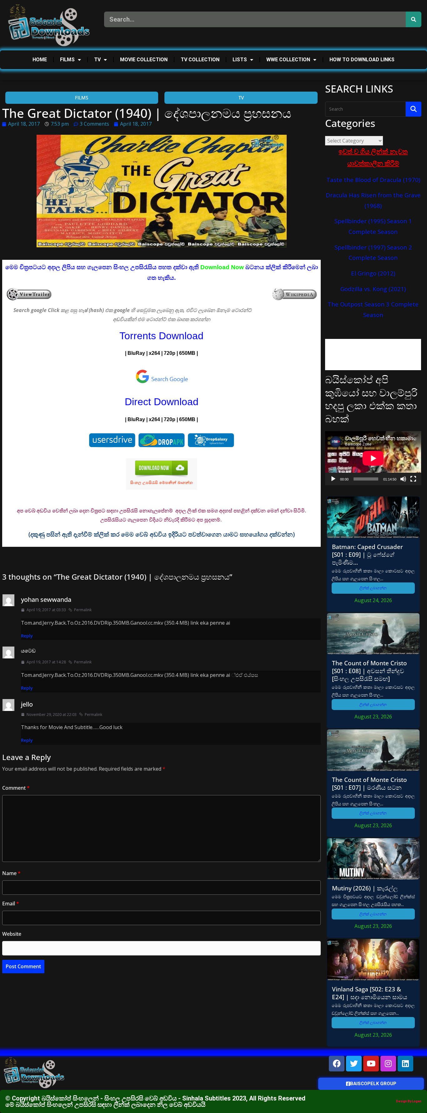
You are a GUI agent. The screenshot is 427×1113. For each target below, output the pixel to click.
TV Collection (200, 60)
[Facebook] (336, 1063)
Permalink (83, 609)
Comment (16, 787)
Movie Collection (144, 60)
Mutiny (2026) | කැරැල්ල (365, 888)
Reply (27, 636)
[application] (373, 458)
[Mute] (403, 479)
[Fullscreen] (413, 479)
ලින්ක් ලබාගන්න (373, 588)
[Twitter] (354, 1063)
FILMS (67, 60)
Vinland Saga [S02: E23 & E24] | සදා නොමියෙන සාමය (369, 993)
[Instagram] (388, 1063)
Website (11, 933)
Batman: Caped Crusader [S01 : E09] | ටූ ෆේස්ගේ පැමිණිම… (367, 554)
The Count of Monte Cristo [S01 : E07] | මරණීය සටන (369, 783)
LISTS (240, 60)
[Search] (413, 19)
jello (27, 704)
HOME (40, 60)
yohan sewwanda (46, 599)
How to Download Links (361, 60)
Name (11, 873)
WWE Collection (288, 60)
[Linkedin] (405, 1063)
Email (10, 903)
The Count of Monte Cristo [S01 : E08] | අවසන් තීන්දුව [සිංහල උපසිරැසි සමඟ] (369, 671)
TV (97, 60)
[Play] (333, 479)
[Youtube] (371, 1063)
